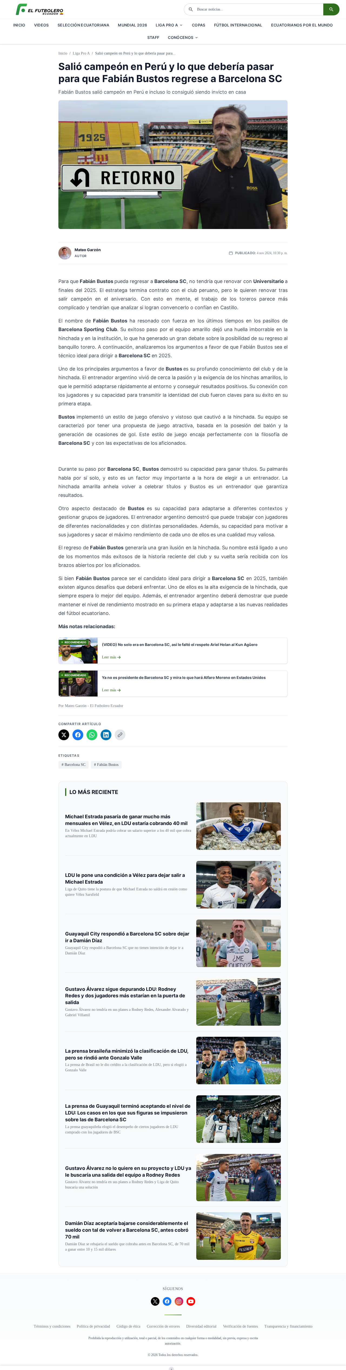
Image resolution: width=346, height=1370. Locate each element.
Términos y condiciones (52, 1326)
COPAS (198, 25)
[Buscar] (331, 9)
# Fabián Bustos (106, 765)
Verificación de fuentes (240, 1326)
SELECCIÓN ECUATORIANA (83, 25)
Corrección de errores (163, 1326)
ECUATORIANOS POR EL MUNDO (302, 25)
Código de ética (128, 1326)
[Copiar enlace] (120, 734)
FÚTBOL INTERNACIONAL (238, 25)
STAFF (153, 37)
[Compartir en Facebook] (77, 734)
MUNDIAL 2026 (132, 25)
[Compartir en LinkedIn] (106, 734)
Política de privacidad (93, 1326)
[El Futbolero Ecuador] (39, 9)
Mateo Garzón (88, 249)
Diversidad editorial (201, 1326)
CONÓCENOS (180, 37)
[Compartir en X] (63, 734)
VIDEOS (41, 25)
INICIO (19, 25)
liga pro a (81, 53)
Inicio (62, 53)
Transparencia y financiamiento (288, 1326)
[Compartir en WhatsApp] (91, 734)
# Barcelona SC (73, 765)
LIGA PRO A (167, 25)
